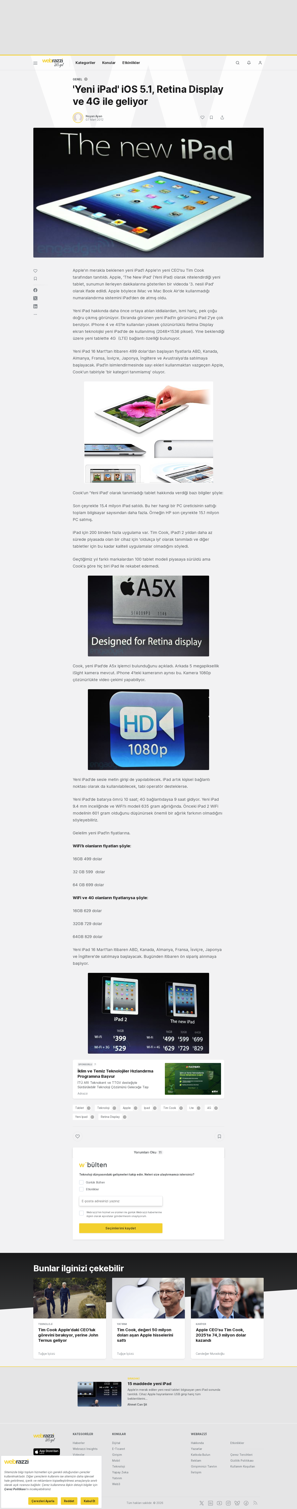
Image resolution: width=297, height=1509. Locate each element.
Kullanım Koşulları (242, 1466)
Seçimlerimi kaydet (120, 1228)
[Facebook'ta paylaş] (35, 290)
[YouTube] (219, 1502)
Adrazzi (83, 1093)
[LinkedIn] (210, 1502)
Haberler (79, 1443)
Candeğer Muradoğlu (210, 1353)
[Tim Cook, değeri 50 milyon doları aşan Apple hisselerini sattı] (148, 1298)
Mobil (116, 1460)
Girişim (117, 1454)
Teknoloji (103, 1108)
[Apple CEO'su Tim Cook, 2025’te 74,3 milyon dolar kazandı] (227, 1298)
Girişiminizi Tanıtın (204, 1466)
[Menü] (35, 64)
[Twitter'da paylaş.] (35, 298)
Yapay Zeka (120, 1472)
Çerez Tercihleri (241, 1454)
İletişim (196, 1472)
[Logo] (53, 63)
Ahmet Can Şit (137, 1404)
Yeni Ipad (81, 1116)
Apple (127, 1108)
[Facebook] (245, 1502)
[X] (201, 1502)
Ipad (147, 1108)
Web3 (116, 1484)
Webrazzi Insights (85, 1448)
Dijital (116, 1443)
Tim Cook (169, 1108)
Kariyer (201, 1324)
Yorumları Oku (148, 1152)
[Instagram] (227, 1502)
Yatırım (122, 1324)
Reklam (196, 1460)
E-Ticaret (118, 1448)
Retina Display (110, 1116)
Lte (192, 1108)
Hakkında (197, 1443)
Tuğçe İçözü (46, 1353)
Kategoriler (85, 63)
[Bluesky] (236, 1502)
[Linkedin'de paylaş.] (35, 306)
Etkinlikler (131, 63)
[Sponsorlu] (193, 1079)
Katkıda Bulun (200, 1454)
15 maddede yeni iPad (149, 1383)
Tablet (79, 1108)
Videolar (78, 1454)
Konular (109, 63)
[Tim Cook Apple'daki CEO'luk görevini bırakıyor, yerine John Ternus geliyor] (69, 1298)
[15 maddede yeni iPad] (99, 1394)
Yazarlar (196, 1448)
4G (209, 1108)
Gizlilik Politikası (242, 1460)
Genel (77, 79)
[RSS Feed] (254, 1502)
